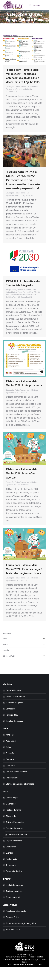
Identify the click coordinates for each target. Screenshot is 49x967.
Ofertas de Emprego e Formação (20, 784)
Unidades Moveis (29, 295)
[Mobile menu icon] (44, 5)
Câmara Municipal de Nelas (16, 957)
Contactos (10, 709)
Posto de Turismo (13, 810)
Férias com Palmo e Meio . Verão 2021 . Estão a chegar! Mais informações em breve (24, 569)
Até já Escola (11, 290)
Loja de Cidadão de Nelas (16, 772)
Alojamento (11, 816)
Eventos (9, 853)
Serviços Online (12, 917)
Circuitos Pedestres (14, 828)
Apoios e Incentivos (14, 891)
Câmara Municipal (24, 290)
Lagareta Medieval (14, 841)
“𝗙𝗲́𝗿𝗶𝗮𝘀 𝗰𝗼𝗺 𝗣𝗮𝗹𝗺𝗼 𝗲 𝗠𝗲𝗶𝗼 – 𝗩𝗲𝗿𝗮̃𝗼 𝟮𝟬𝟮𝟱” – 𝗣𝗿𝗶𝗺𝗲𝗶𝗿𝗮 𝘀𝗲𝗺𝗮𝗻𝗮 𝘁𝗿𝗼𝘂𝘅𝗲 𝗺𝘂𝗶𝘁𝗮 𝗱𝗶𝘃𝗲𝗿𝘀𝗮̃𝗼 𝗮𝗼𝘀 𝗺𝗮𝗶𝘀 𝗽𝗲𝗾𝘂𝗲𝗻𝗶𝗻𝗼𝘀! (23, 180)
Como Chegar (12, 798)
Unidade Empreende (14, 885)
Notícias (34, 87)
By (19, 89)
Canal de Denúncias (14, 721)
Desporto (10, 759)
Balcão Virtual (9, 656)
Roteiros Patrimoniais (15, 822)
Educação (10, 87)
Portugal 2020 (12, 715)
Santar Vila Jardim (14, 871)
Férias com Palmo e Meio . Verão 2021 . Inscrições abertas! (22, 473)
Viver (5, 639)
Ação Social (11, 741)
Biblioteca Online (13, 929)
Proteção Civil (12, 778)
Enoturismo (11, 847)
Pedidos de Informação (16, 911)
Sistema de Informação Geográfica (21, 923)
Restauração (11, 859)
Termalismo (11, 865)
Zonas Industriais (13, 897)
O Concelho (11, 804)
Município (7, 633)
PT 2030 (37, 292)
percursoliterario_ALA (18, 834)
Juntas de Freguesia (14, 703)
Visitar (5, 644)
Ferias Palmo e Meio (23, 87)
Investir (6, 650)
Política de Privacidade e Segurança (21, 964)
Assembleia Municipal (15, 696)
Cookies (39, 964)
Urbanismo (10, 765)
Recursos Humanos (14, 295)
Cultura (9, 747)
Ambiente (10, 735)
